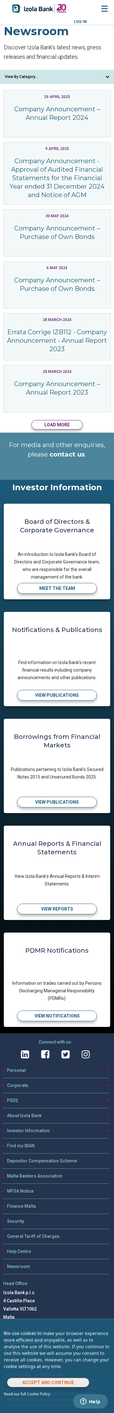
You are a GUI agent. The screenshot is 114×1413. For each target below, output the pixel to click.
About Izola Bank (24, 1115)
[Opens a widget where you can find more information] (90, 1402)
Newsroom (18, 1266)
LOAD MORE (57, 424)
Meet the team (57, 588)
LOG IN (80, 21)
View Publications (57, 695)
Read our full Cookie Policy (27, 1394)
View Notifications (57, 1015)
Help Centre (19, 1251)
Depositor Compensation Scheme (42, 1160)
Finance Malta (21, 1206)
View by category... (21, 77)
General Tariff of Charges (33, 1236)
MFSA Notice (20, 1191)
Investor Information (28, 1130)
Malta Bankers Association (34, 1175)
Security (15, 1221)
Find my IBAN (21, 1145)
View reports (57, 909)
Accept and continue (48, 1382)
